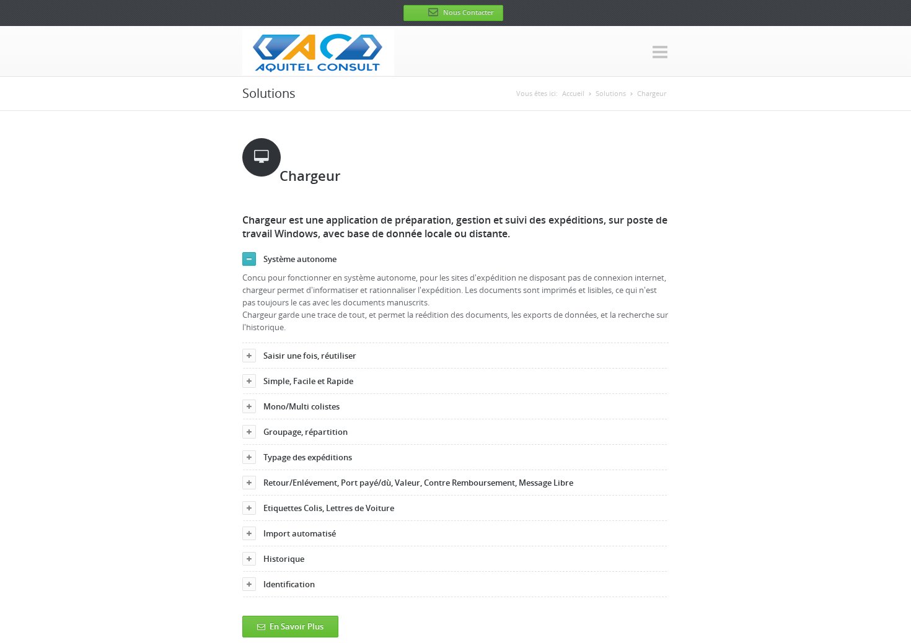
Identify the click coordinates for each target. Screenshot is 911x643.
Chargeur (651, 93)
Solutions (611, 93)
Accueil (573, 93)
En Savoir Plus (296, 626)
